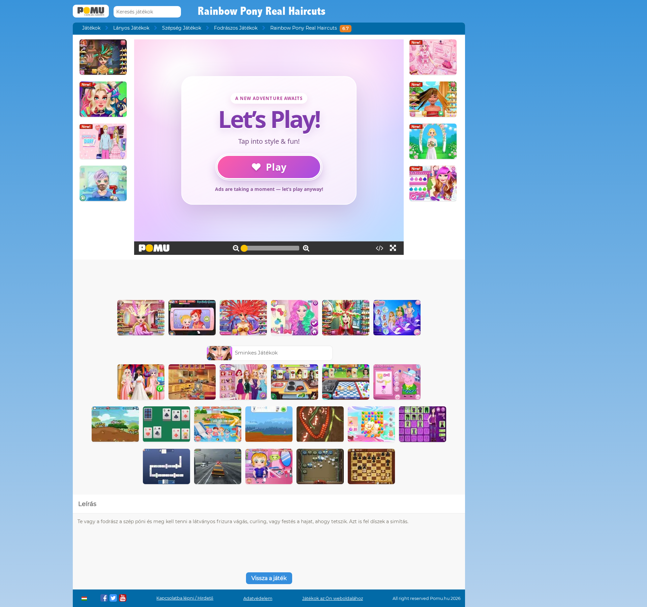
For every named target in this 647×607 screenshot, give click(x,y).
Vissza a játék (269, 578)
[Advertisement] (269, 278)
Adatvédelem (257, 598)
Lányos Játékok (131, 28)
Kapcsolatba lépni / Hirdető (184, 598)
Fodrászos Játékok (235, 28)
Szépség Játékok (181, 28)
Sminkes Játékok (256, 352)
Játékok (91, 28)
